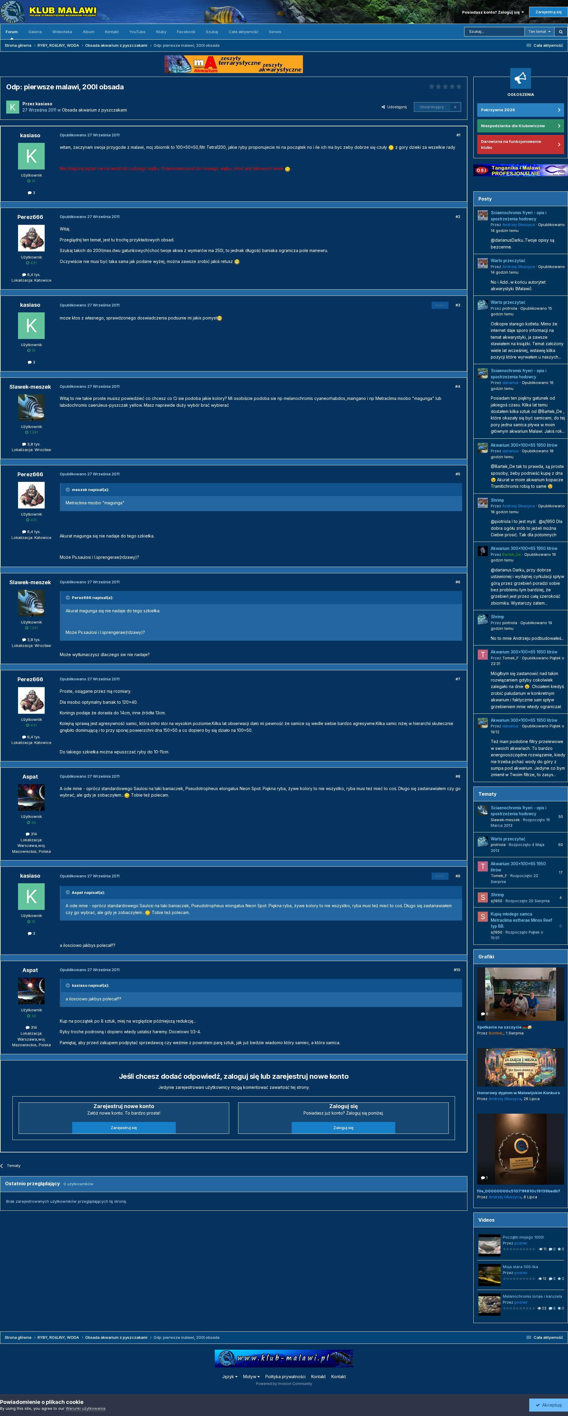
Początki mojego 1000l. (524, 1237)
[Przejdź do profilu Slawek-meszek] (31, 407)
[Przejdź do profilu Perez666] (31, 238)
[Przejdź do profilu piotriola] (483, 305)
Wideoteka (62, 31)
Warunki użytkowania (85, 1408)
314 (33, 833)
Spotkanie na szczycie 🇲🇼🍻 (504, 1027)
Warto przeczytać (508, 260)
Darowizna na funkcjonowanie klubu (511, 144)
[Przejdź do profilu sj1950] (483, 897)
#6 (458, 581)
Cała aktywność (243, 31)
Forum (12, 31)
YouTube (137, 31)
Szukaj (212, 31)
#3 (458, 305)
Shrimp (497, 500)
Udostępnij (396, 106)
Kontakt (112, 31)
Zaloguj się (343, 1127)
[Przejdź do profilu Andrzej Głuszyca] (483, 215)
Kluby (161, 31)
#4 (457, 386)
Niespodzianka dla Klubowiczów (513, 125)
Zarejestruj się (548, 11)
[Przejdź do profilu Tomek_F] (483, 655)
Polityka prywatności (285, 1376)
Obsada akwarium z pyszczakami (94, 109)
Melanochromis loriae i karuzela (532, 1296)
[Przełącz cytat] (68, 489)
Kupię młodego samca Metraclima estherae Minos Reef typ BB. (521, 920)
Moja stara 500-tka (520, 1266)
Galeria (35, 31)
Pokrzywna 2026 (498, 109)
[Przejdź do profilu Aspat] (31, 797)
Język (228, 1376)
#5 (458, 474)
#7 (458, 678)
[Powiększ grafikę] (391, 147)
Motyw (250, 1376)
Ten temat (537, 31)
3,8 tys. (33, 444)
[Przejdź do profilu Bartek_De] (483, 551)
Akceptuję (551, 1404)
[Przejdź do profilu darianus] (483, 373)
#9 (458, 876)
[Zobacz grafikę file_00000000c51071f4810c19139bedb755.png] (520, 1149)
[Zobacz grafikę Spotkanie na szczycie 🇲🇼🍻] (520, 994)
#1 (458, 135)
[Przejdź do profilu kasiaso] (12, 107)
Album (88, 31)
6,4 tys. (33, 274)
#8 (458, 776)
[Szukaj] (560, 31)
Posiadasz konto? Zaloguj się (492, 12)
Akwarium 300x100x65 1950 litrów (524, 445)
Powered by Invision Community (284, 1383)
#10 (457, 969)
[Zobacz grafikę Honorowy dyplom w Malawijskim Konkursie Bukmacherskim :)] (520, 1067)
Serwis (275, 31)
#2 (458, 216)
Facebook (186, 31)
